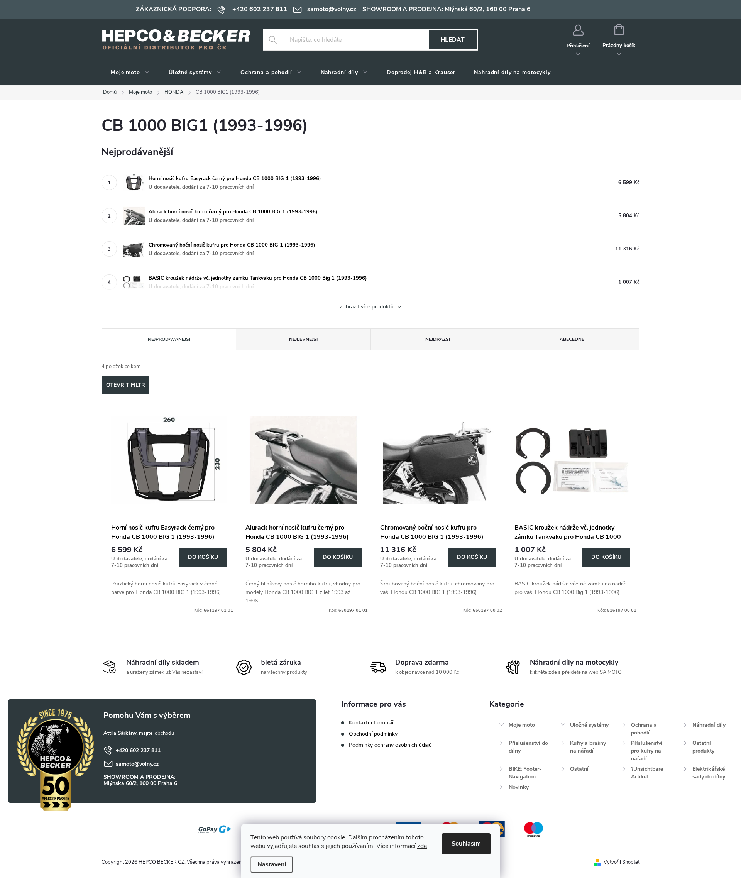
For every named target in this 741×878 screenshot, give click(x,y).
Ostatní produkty (703, 747)
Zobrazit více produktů (367, 307)
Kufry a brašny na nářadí (588, 747)
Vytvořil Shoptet (621, 862)
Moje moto (522, 725)
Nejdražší (437, 339)
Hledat (452, 40)
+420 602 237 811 (138, 750)
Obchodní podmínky (373, 734)
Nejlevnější (303, 339)
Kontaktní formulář (371, 722)
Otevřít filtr (125, 385)
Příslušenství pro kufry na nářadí (647, 750)
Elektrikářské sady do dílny (708, 772)
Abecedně (572, 339)
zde (422, 846)
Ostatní (579, 769)
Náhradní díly (709, 725)
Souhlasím (466, 843)
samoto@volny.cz (137, 764)
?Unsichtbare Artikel (647, 772)
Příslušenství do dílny (528, 747)
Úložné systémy (589, 725)
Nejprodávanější (169, 339)
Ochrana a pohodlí (644, 728)
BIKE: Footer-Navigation (525, 772)
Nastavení (271, 864)
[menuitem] (130, 73)
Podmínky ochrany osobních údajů (390, 745)
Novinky (519, 787)
